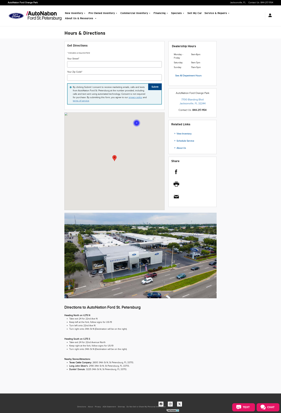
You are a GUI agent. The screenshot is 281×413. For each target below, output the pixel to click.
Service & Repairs (215, 13)
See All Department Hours (188, 75)
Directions (81, 407)
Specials (176, 13)
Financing (160, 13)
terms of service (81, 101)
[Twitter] (180, 405)
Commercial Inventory (134, 13)
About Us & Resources (79, 18)
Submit (155, 87)
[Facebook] (189, 172)
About (90, 407)
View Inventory (184, 133)
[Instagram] (171, 405)
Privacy (98, 407)
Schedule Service (185, 141)
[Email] (189, 197)
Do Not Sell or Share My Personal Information (146, 407)
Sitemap (121, 407)
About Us (181, 148)
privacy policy (135, 97)
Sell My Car (194, 13)
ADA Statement (109, 407)
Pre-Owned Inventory (101, 13)
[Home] (16, 16)
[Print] (189, 184)
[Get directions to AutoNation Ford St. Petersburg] (140, 255)
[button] (137, 123)
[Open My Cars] (269, 16)
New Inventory (74, 13)
